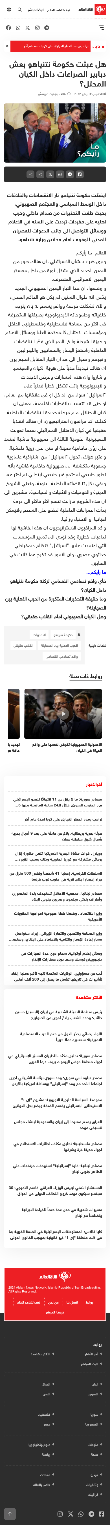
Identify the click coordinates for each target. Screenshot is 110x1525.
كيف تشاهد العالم (58, 10)
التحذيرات (39, 634)
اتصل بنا (72, 1301)
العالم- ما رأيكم (91, 251)
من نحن (53, 1301)
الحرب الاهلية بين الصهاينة (59, 645)
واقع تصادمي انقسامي (62, 656)
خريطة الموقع (55, 1311)
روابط (89, 1301)
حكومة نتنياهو (63, 634)
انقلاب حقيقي (23, 645)
